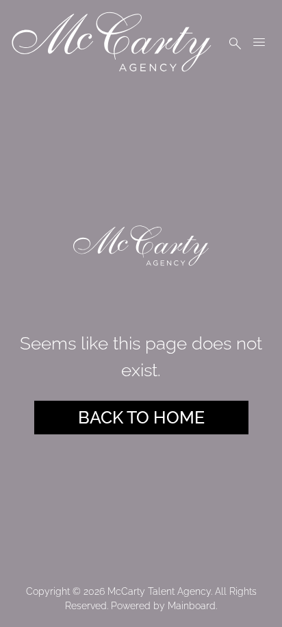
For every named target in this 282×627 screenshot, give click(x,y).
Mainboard (192, 605)
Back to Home (141, 416)
